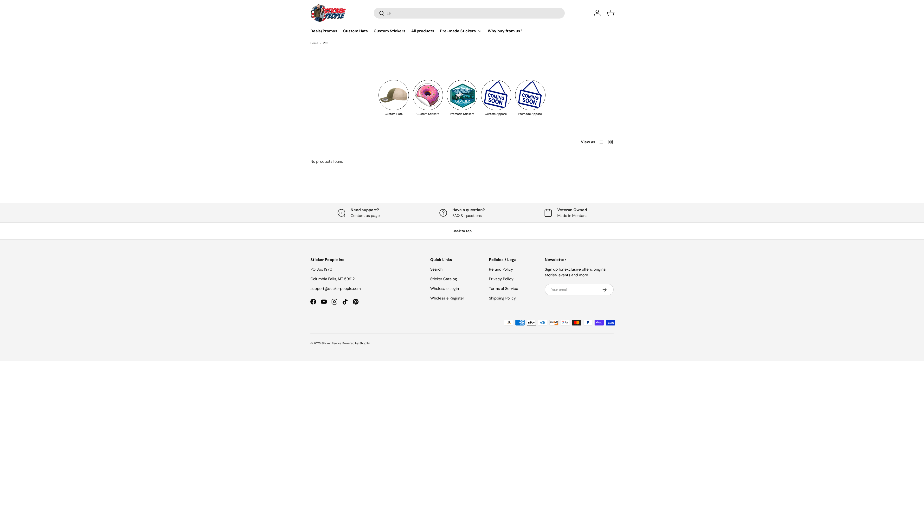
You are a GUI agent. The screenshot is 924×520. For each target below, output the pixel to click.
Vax (325, 43)
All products (422, 30)
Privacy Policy (501, 278)
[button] (610, 13)
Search (436, 269)
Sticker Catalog (443, 278)
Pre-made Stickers (458, 30)
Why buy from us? (505, 30)
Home (314, 43)
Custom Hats (355, 30)
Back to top (462, 231)
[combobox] (469, 13)
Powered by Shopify (356, 343)
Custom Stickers (389, 30)
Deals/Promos (323, 30)
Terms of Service (503, 288)
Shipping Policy (502, 298)
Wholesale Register (447, 298)
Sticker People (331, 343)
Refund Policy (501, 269)
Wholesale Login (444, 288)
